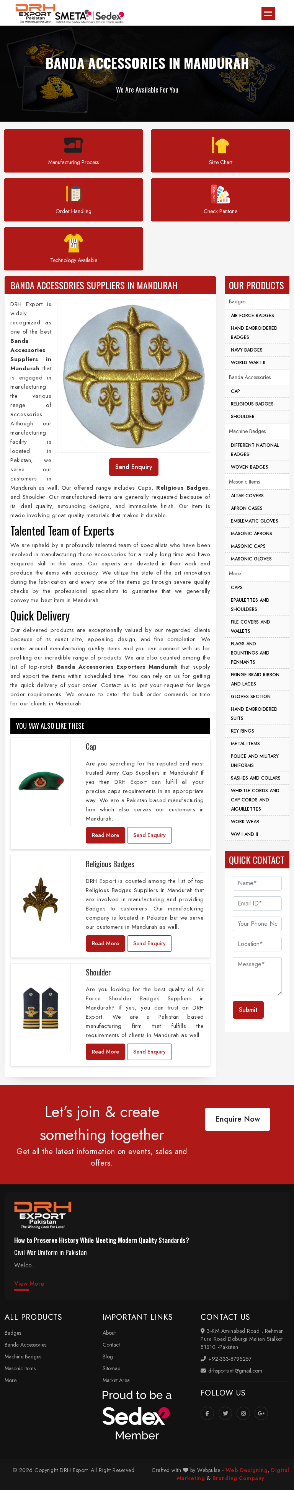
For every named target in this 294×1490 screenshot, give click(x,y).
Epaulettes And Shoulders (250, 605)
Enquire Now (237, 1119)
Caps (237, 587)
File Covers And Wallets (250, 627)
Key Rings (242, 731)
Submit (248, 1009)
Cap (91, 746)
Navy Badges (247, 350)
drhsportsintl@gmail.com (234, 1370)
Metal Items (245, 743)
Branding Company (238, 1478)
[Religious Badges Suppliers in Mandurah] (40, 899)
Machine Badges (247, 431)
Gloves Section (251, 696)
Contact (111, 1344)
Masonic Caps (248, 546)
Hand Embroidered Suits (254, 714)
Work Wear (245, 821)
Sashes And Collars (256, 778)
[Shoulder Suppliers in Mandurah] (40, 1007)
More (235, 573)
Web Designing (246, 1470)
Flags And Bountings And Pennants (250, 653)
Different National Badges (255, 450)
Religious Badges (110, 864)
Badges (237, 301)
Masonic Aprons (251, 533)
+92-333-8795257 (229, 1359)
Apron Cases (247, 508)
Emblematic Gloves (254, 521)
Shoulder (98, 972)
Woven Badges (249, 467)
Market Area (116, 1380)
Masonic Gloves (251, 558)
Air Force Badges (252, 315)
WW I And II (244, 834)
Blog (108, 1356)
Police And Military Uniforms (255, 761)
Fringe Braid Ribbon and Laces (255, 679)
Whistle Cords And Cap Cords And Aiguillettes (255, 800)
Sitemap (111, 1368)
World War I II (248, 362)
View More (29, 1283)
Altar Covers (247, 495)
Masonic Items (244, 481)
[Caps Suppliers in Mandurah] (40, 782)
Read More (105, 835)
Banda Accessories (250, 377)
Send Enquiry (149, 835)
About (109, 1333)
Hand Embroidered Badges (254, 333)
